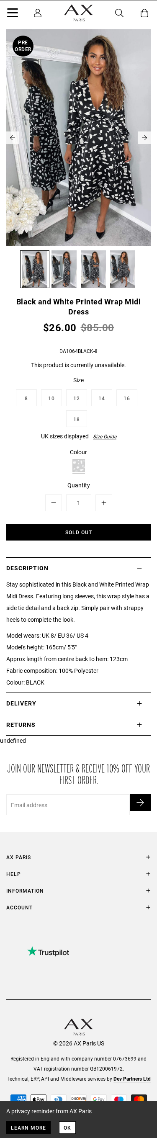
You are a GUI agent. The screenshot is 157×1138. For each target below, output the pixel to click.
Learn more (28, 1127)
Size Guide (104, 436)
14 (101, 398)
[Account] (37, 13)
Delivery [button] (21, 703)
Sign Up (140, 802)
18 (76, 419)
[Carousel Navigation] (78, 137)
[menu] (12, 14)
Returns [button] (21, 725)
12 (76, 398)
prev (12, 137)
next (144, 137)
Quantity (78, 485)
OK (67, 1127)
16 (127, 398)
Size (78, 380)
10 (51, 398)
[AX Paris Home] (78, 13)
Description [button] (27, 568)
